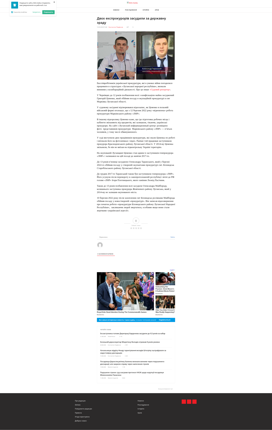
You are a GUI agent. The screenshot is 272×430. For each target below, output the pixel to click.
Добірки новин (81, 421)
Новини (116, 10)
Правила (78, 413)
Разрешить (48, 12)
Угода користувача (82, 417)
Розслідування (131, 10)
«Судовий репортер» (160, 89)
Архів (157, 10)
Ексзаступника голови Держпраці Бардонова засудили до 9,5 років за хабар (132, 333)
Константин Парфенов (116, 27)
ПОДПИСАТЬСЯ (164, 320)
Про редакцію (80, 401)
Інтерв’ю (146, 10)
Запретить (37, 12)
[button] (195, 10)
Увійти (172, 237)
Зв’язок (78, 405)
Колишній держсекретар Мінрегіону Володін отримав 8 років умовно (130, 342)
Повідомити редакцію (83, 409)
